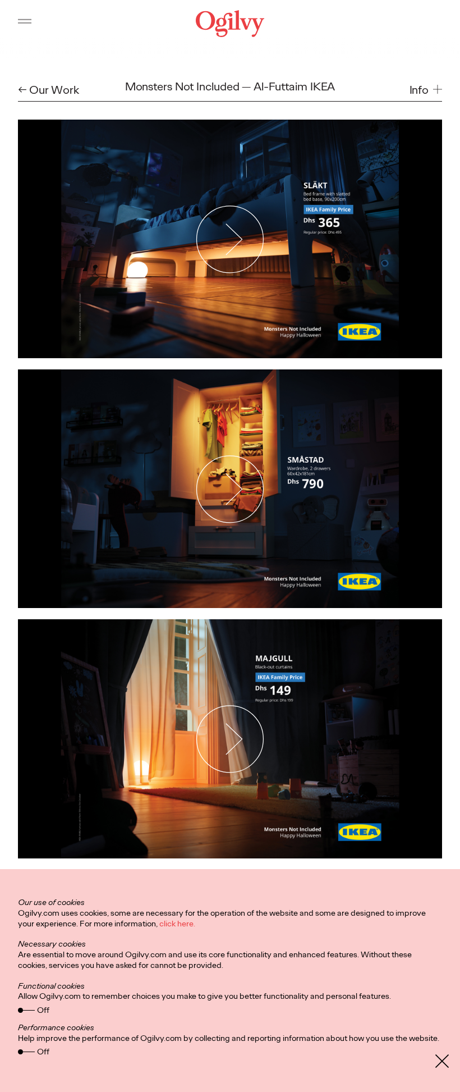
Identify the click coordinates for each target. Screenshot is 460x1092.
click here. (177, 923)
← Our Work (48, 90)
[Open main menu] (24, 23)
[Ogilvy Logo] (230, 23)
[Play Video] (230, 239)
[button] (426, 90)
